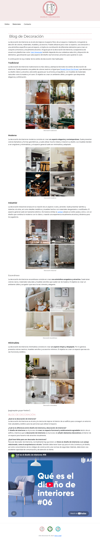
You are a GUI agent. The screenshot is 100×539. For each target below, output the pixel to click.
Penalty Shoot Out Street (69, 69)
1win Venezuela (36, 52)
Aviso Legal (57, 536)
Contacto (27, 24)
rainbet (60, 212)
